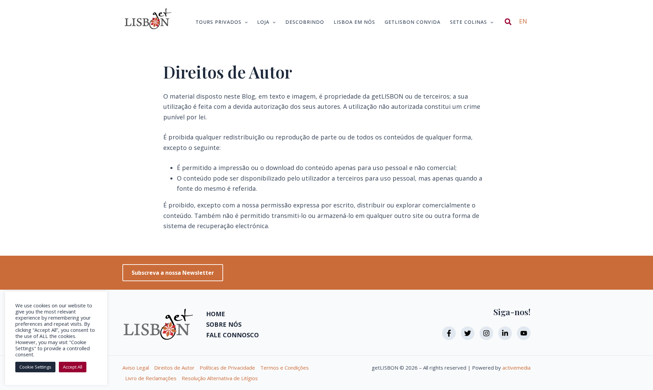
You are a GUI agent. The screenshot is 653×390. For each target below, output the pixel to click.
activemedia (516, 367)
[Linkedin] (505, 333)
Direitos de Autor (174, 367)
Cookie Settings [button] (35, 367)
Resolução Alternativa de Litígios (220, 378)
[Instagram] (486, 333)
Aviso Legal (135, 367)
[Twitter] (467, 333)
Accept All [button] (72, 367)
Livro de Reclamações (151, 378)
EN (523, 21)
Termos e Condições (284, 367)
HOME (215, 314)
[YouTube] (524, 333)
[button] (244, 22)
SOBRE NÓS (223, 324)
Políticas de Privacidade (227, 367)
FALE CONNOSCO (232, 335)
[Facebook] (449, 333)
